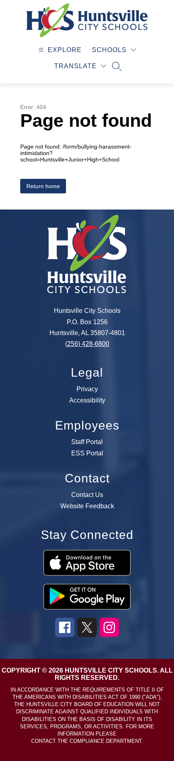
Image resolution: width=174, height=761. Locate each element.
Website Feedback (87, 506)
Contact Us (87, 495)
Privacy (87, 389)
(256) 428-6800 (87, 343)
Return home (43, 186)
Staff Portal (87, 442)
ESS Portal (87, 453)
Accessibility (87, 400)
